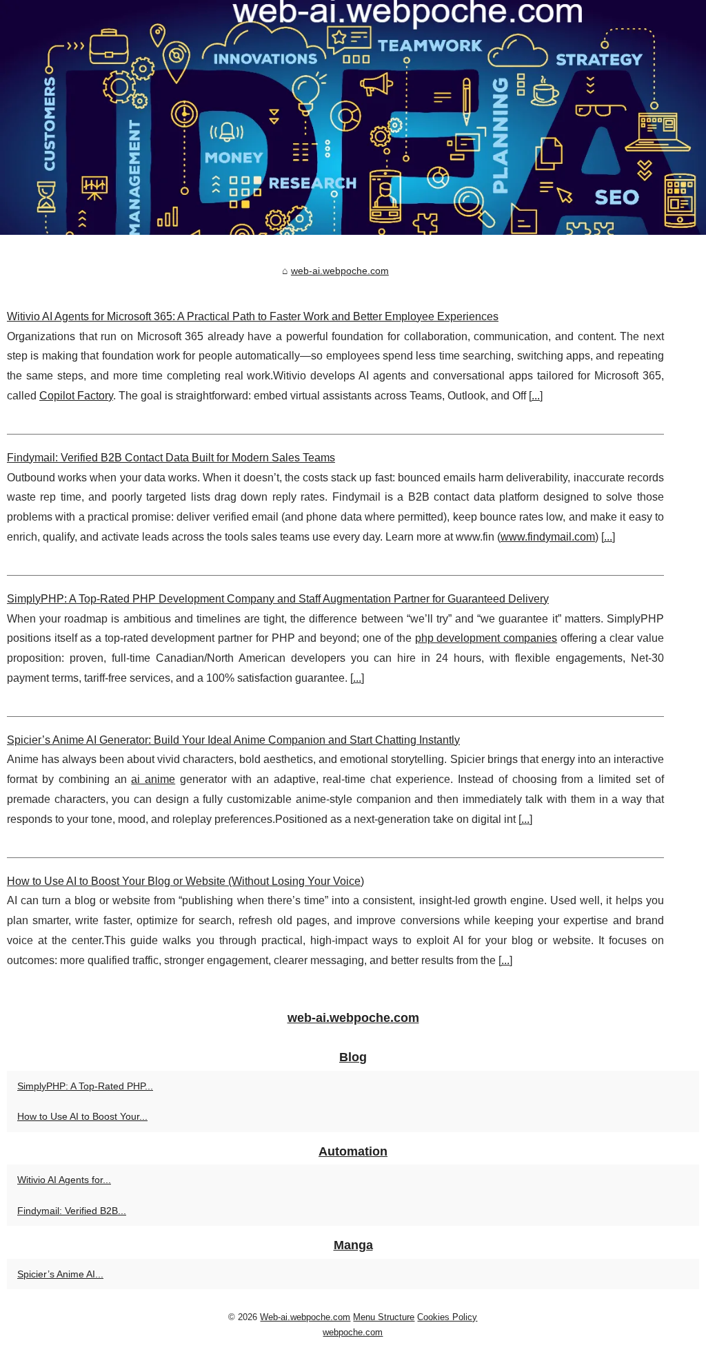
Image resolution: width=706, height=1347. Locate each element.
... (536, 395)
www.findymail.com (548, 537)
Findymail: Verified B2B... (71, 1210)
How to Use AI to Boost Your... (82, 1116)
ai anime (153, 779)
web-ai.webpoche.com (340, 270)
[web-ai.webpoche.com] (353, 117)
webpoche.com (353, 1332)
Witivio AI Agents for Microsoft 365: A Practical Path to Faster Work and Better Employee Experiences (252, 316)
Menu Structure (383, 1317)
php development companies (486, 638)
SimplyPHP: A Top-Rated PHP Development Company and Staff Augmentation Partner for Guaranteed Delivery (278, 599)
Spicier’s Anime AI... (60, 1274)
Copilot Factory (76, 395)
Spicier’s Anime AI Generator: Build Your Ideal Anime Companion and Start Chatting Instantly (233, 740)
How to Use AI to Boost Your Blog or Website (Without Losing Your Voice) (185, 881)
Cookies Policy (447, 1317)
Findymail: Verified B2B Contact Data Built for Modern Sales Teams (171, 457)
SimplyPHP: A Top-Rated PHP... (85, 1086)
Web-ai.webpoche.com (305, 1317)
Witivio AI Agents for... (64, 1179)
